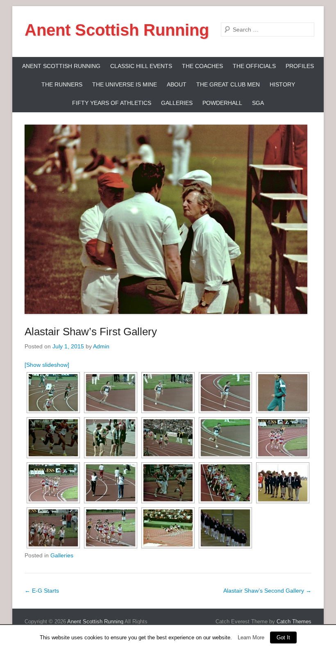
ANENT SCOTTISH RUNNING (61, 66)
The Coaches (202, 66)
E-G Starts (42, 590)
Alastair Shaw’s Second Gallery (267, 590)
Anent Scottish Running (117, 30)
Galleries (177, 103)
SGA (258, 103)
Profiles (300, 66)
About (176, 84)
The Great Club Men (228, 84)
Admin (101, 346)
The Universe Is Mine (124, 84)
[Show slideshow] (47, 364)
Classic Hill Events (141, 66)
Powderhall (222, 103)
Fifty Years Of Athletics (111, 103)
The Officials (254, 66)
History (282, 84)
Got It (283, 637)
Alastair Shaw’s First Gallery (91, 331)
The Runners (61, 84)
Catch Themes (294, 621)
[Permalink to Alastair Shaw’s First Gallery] (168, 219)
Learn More (251, 637)
